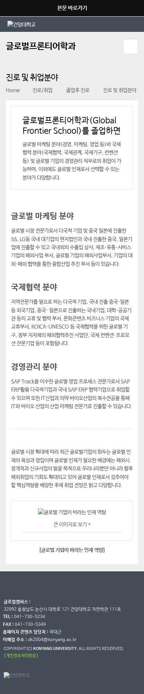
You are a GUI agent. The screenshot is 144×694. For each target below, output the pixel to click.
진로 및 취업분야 (119, 90)
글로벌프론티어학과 (41, 46)
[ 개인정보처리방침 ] (21, 655)
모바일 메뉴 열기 (130, 46)
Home (13, 90)
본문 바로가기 (72, 8)
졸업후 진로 (77, 90)
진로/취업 (42, 90)
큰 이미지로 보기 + (72, 525)
